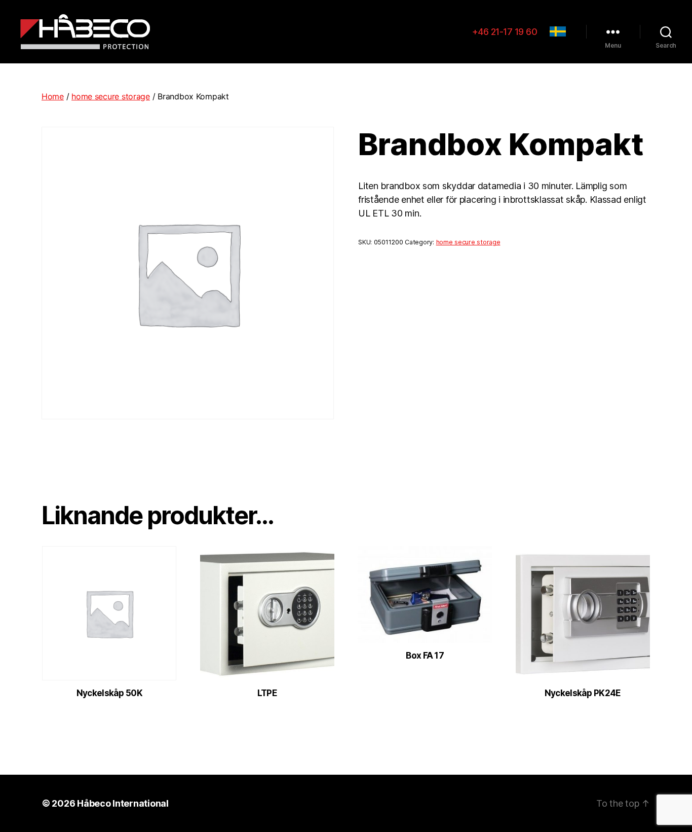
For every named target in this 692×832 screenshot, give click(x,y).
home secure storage (110, 96)
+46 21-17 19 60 (504, 31)
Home (53, 96)
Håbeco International (123, 803)
